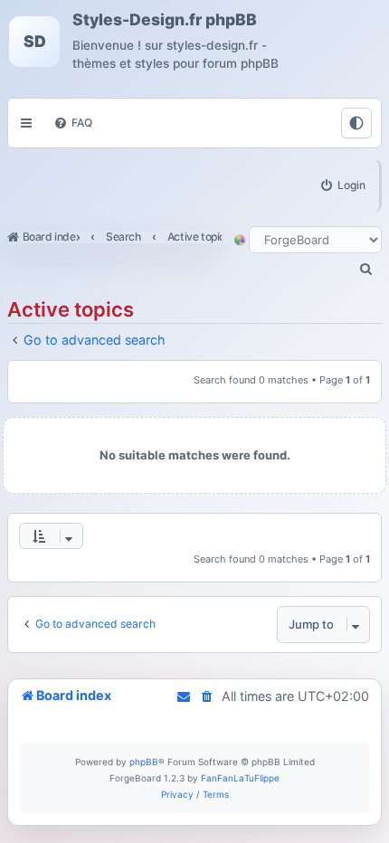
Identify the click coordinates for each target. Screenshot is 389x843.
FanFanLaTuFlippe (240, 777)
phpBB (143, 761)
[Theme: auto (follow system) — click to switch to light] (356, 123)
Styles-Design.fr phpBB (164, 20)
